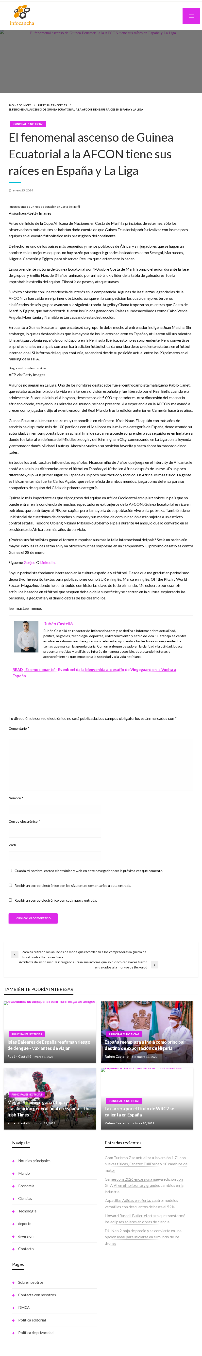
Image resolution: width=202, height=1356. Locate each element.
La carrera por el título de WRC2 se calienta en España (139, 1111)
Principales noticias (52, 105)
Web (12, 845)
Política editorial (32, 1320)
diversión (26, 1236)
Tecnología (27, 1211)
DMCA (24, 1307)
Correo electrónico (24, 821)
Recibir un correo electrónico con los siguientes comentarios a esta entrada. (73, 885)
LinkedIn (47, 562)
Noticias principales (34, 1160)
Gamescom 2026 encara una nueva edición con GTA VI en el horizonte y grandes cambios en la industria (144, 1185)
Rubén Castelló (19, 1057)
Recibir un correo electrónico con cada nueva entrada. (56, 900)
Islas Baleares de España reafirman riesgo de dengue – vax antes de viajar (48, 1045)
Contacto (26, 1248)
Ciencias (25, 1198)
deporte (24, 1223)
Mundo (24, 1173)
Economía (26, 1186)
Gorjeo (29, 562)
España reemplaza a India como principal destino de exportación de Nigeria (145, 1045)
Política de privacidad (35, 1332)
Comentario (19, 728)
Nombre (16, 798)
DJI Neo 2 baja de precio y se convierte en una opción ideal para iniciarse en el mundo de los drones (143, 1236)
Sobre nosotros (31, 1282)
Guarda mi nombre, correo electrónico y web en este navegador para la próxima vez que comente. (89, 871)
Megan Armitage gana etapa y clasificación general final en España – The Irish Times (49, 1108)
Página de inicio (20, 105)
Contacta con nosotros (37, 1295)
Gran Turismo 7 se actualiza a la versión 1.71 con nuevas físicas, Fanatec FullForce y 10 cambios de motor (146, 1163)
